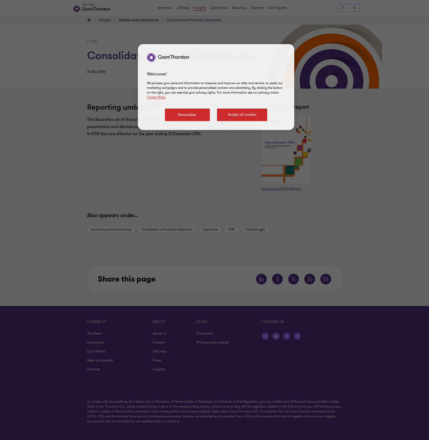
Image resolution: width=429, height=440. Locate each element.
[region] (216, 87)
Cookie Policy (156, 97)
